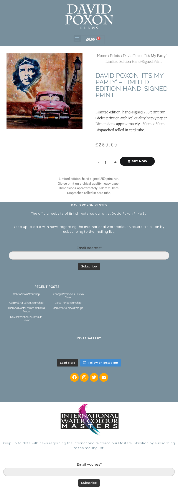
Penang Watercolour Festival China (68, 296)
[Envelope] (103, 377)
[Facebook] (74, 377)
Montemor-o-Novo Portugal (68, 308)
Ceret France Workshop (68, 302)
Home (102, 55)
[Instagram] (84, 377)
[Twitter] (94, 377)
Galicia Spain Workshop (26, 294)
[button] (77, 38)
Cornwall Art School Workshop (26, 302)
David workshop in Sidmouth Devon (26, 318)
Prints (115, 55)
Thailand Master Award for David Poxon (26, 310)
